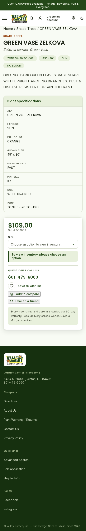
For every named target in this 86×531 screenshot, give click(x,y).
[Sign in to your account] (40, 18)
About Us (10, 410)
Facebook (11, 500)
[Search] (31, 18)
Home (8, 29)
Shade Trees (26, 29)
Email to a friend (27, 301)
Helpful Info (12, 478)
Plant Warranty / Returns (20, 419)
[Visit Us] (73, 18)
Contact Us (11, 429)
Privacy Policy (13, 438)
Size (11, 237)
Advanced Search (16, 460)
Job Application (14, 469)
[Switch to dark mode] (82, 18)
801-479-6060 (23, 277)
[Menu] (4, 18)
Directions (11, 401)
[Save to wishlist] (11, 285)
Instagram (10, 509)
